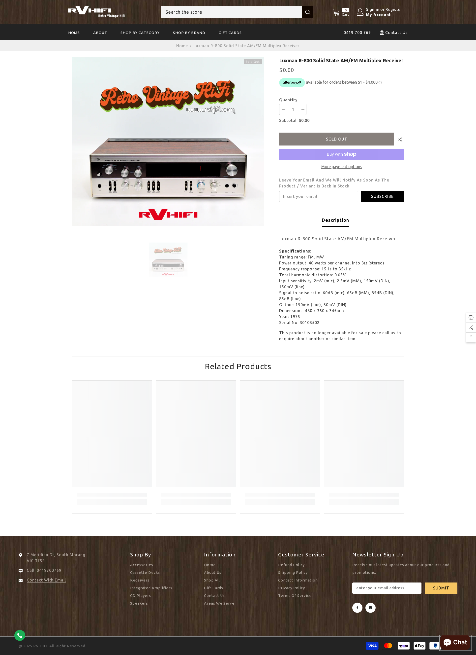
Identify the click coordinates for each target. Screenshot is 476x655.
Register (394, 9)
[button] (471, 318)
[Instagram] (370, 608)
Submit (441, 588)
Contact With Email (46, 580)
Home (182, 45)
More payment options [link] (341, 166)
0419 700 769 (357, 32)
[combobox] (231, 12)
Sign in (373, 9)
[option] (168, 141)
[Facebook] (357, 608)
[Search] (237, 12)
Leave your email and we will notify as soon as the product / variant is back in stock (334, 183)
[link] (112, 495)
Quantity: (289, 100)
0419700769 (49, 570)
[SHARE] (399, 140)
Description (335, 220)
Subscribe (382, 196)
